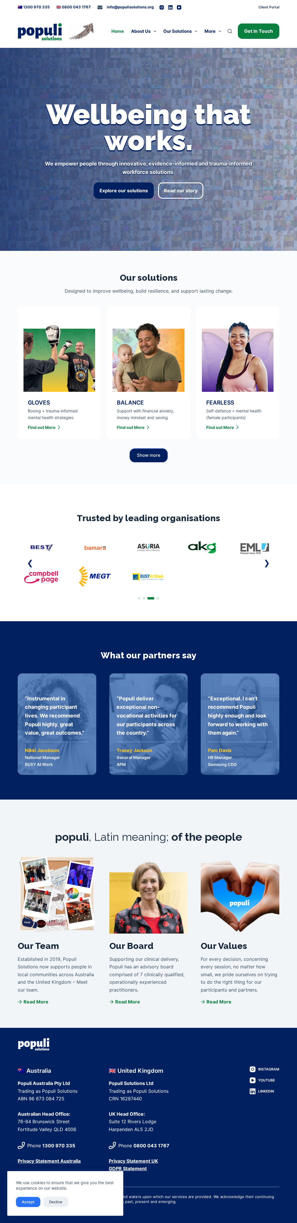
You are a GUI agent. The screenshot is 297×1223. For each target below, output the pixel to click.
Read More (35, 1002)
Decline (55, 1202)
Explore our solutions (123, 190)
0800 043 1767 (151, 1145)
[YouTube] (179, 7)
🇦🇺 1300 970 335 (34, 7)
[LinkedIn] (170, 7)
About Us (141, 31)
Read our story (181, 190)
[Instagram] (162, 7)
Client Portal (268, 7)
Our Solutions (177, 31)
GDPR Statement (128, 1168)
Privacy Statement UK (133, 1161)
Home (117, 31)
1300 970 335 (58, 1145)
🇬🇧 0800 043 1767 (73, 7)
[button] (30, 562)
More (209, 31)
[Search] (230, 31)
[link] (148, 562)
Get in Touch (258, 31)
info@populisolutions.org (130, 7)
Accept (28, 1202)
